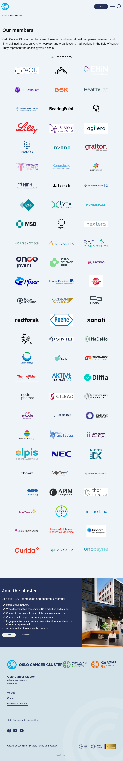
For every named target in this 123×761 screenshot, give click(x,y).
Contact (11, 698)
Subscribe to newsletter (25, 720)
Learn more (26, 635)
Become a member (17, 703)
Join (101, 6)
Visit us (11, 692)
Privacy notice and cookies (43, 745)
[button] (112, 6)
